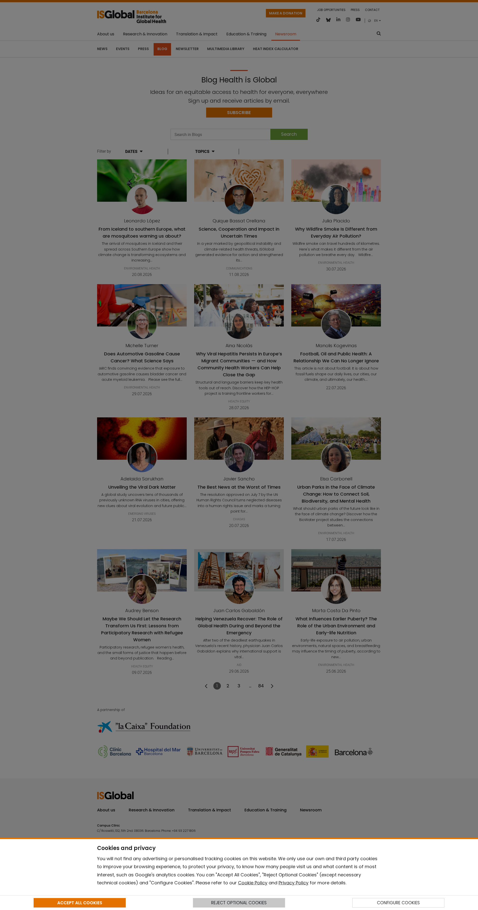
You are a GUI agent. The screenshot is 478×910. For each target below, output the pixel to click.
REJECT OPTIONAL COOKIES (239, 903)
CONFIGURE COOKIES (398, 903)
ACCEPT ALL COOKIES (79, 903)
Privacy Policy (293, 883)
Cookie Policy (252, 883)
